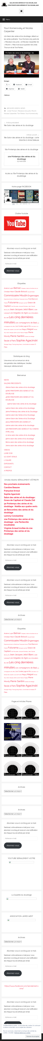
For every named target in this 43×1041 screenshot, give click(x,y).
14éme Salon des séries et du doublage (20, 408)
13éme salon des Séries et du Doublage (20, 415)
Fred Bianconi (33, 299)
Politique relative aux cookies (22, 1033)
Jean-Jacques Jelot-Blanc (22, 309)
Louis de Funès (18, 329)
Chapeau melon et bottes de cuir (29, 288)
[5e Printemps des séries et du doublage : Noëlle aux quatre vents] (30, 770)
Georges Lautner (23, 302)
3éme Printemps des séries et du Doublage (21, 412)
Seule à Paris (10, 340)
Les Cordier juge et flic (23, 326)
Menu (8, 19)
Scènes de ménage (29, 336)
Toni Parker (21, 113)
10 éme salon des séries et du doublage (20, 435)
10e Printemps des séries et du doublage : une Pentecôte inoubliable (19, 522)
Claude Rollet (31, 291)
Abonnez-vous (13, 271)
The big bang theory (17, 344)
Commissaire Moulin (15, 295)
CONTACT (8, 467)
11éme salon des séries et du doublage (20, 425)
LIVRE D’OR (8, 453)
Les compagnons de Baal (26, 323)
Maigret (30, 329)
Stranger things (8, 344)
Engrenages (33, 295)
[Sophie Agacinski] (30, 751)
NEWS (22, 108)
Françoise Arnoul (23, 299)
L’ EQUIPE (7, 460)
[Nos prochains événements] (12, 732)
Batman (17, 288)
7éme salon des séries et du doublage (20, 446)
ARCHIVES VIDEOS (13, 108)
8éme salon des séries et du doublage (20, 442)
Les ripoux (34, 326)
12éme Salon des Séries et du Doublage (20, 418)
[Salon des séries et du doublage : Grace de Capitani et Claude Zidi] (12, 770)
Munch (34, 111)
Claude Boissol (20, 291)
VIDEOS (7, 450)
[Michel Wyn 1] (12, 713)
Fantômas (16, 299)
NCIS (8, 332)
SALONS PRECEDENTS (12, 383)
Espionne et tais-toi (9, 299)
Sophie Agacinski (27, 340)
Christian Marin (9, 291)
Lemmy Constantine (13, 516)
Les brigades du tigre (19, 313)
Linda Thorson (12, 111)
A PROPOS (8, 471)
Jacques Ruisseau (23, 306)
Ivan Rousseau (15, 306)
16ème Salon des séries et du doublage (20, 387)
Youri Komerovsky (31, 113)
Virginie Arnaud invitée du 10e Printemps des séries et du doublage (18, 531)
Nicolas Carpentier (10, 113)
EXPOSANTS (9, 464)
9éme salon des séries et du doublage (20, 439)
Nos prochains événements (17, 484)
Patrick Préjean (24, 332)
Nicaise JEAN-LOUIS (15, 332)
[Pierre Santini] (30, 713)
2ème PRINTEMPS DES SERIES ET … (19, 422)
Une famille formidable (28, 344)
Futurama (13, 302)
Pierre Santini (17, 336)
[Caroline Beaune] (30, 732)
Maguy (24, 329)
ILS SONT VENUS (10, 457)
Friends (6, 302)
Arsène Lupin (8, 288)
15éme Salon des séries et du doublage (21, 404)
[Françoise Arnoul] (12, 751)
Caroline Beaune (12, 487)
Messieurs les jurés (24, 111)
